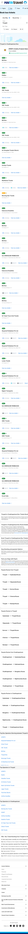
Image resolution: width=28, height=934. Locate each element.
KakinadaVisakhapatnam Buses (13, 705)
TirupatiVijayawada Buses (12, 582)
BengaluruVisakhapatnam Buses (14, 712)
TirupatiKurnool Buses (11, 589)
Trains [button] (18, 8)
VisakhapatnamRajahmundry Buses (15, 679)
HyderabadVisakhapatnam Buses (14, 698)
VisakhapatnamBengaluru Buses (14, 671)
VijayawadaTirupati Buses (12, 623)
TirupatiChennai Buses (11, 596)
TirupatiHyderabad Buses (12, 574)
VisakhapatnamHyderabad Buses (14, 657)
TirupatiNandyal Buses (11, 603)
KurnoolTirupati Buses (11, 630)
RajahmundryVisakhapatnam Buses (15, 720)
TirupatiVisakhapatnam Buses (13, 727)
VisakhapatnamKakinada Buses (13, 664)
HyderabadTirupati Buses (12, 616)
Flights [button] (4, 8)
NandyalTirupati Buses (11, 645)
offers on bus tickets (10, 562)
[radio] (7, 18)
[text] (3, 8)
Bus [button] (11, 8)
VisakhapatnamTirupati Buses (13, 686)
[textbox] (15, 23)
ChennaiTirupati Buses (11, 637)
